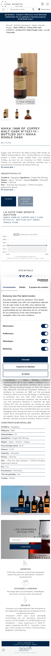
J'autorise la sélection (25, 367)
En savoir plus (7, 167)
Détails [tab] (22, 287)
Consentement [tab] (9, 287)
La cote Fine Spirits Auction (23, 217)
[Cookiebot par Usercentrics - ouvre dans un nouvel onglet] (37, 280)
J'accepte (25, 360)
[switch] (44, 334)
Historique (45, 9)
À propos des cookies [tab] (38, 287)
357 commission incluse (25, 653)
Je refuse (25, 374)
